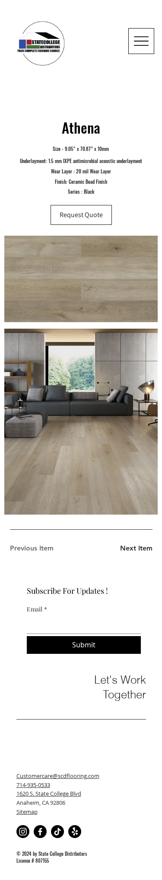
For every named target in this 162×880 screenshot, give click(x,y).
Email (37, 609)
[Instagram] (22, 831)
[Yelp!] (74, 831)
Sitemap (27, 812)
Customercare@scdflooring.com (57, 776)
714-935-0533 (33, 785)
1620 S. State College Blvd (48, 793)
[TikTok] (57, 831)
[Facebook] (40, 831)
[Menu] (141, 41)
